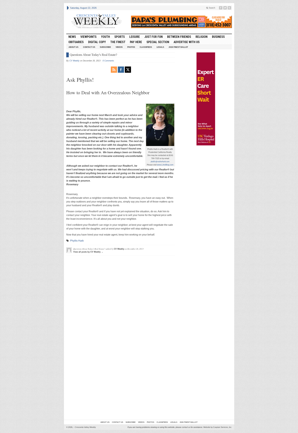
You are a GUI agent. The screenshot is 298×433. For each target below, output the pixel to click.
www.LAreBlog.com (165, 165)
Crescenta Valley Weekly (84, 427)
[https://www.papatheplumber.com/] (181, 22)
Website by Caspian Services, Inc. (217, 427)
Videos (119, 47)
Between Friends (179, 37)
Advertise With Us (187, 42)
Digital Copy (97, 42)
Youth (105, 37)
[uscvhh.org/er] (205, 98)
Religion (202, 37)
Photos (131, 47)
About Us (73, 47)
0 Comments (108, 61)
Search (211, 8)
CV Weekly (74, 61)
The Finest (117, 42)
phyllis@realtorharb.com (160, 162)
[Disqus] (120, 297)
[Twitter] (225, 8)
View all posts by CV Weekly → (88, 252)
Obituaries (76, 42)
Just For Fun (153, 37)
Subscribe (105, 47)
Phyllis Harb (77, 240)
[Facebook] (221, 8)
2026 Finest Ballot (178, 47)
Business (218, 37)
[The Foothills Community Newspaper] (96, 21)
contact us (186, 427)
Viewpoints (88, 37)
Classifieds (146, 47)
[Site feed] (230, 8)
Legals (160, 47)
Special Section (158, 42)
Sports (119, 37)
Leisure (134, 37)
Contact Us (89, 47)
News (72, 37)
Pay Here (136, 42)
